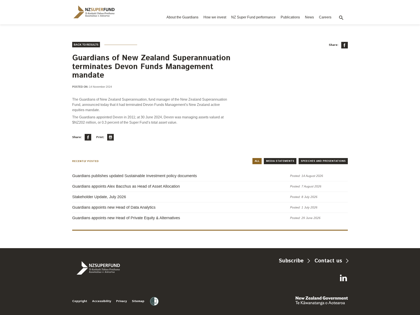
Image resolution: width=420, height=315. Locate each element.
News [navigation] (309, 17)
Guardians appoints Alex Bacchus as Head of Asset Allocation (126, 186)
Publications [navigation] (290, 17)
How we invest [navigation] (214, 17)
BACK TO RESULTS (86, 44)
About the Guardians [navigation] (182, 17)
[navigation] (94, 12)
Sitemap (138, 301)
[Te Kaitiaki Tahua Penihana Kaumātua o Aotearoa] (110, 268)
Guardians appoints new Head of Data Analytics (114, 207)
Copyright (79, 301)
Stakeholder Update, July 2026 (99, 197)
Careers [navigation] (325, 17)
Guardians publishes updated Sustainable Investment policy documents (134, 176)
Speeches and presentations (323, 161)
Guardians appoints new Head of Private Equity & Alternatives (126, 218)
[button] (341, 18)
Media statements (280, 161)
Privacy (121, 301)
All (257, 161)
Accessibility (101, 301)
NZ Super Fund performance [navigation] (253, 17)
